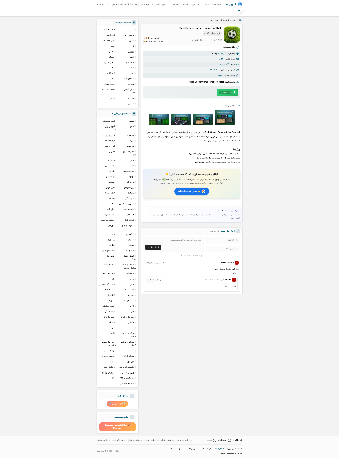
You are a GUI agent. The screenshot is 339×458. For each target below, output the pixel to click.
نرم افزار (196, 4)
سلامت (112, 245)
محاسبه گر (110, 311)
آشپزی (131, 30)
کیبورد (112, 300)
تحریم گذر (129, 198)
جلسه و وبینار (128, 209)
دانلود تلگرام (167, 440)
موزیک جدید (117, 440)
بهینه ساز (110, 176)
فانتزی (131, 68)
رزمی (132, 57)
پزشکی (111, 182)
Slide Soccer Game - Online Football (200, 28)
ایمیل (132, 160)
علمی (132, 284)
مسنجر (186, 4)
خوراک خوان (129, 220)
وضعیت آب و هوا (126, 367)
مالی (132, 311)
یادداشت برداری (127, 383)
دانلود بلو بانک (183, 440)
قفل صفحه (110, 290)
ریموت (131, 245)
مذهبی (131, 322)
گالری (132, 306)
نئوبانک (111, 333)
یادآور (112, 378)
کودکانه (111, 73)
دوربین (111, 225)
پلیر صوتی (110, 187)
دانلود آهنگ (102, 440)
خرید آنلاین (110, 214)
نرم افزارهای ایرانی (140, 4)
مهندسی (111, 328)
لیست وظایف (109, 306)
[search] (239, 11)
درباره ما (100, 4)
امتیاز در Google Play (154, 41)
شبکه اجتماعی (108, 250)
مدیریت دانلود (127, 317)
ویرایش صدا (109, 367)
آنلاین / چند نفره (216, 20)
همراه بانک (175, 4)
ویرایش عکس (127, 372)
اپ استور (130, 146)
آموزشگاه (124, 4)
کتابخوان (111, 295)
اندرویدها (231, 4)
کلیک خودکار (128, 300)
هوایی (131, 98)
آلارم (132, 126)
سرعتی (112, 57)
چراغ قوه (111, 209)
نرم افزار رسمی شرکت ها (109, 343)
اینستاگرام (222, 440)
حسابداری (130, 214)
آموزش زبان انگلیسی (110, 128)
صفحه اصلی (215, 4)
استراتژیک (110, 35)
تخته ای (111, 46)
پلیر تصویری (128, 187)
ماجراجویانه (129, 78)
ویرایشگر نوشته (127, 378)
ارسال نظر (154, 247)
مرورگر (112, 322)
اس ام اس (110, 146)
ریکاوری (111, 239)
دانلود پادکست (108, 220)
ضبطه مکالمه (109, 273)
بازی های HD (109, 40)
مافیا (112, 78)
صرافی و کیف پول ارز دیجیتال (129, 266)
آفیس (131, 121)
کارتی (132, 73)
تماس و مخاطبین (126, 204)
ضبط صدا (130, 273)
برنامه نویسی (128, 171)
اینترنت (111, 160)
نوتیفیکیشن (109, 351)
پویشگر (130, 193)
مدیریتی (130, 84)
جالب (112, 204)
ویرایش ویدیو (108, 372)
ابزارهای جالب (109, 140)
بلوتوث (131, 176)
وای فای (130, 361)
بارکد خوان (110, 166)
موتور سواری (109, 84)
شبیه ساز (130, 62)
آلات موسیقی (109, 121)
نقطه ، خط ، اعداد (107, 89)
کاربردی (131, 295)
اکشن (131, 40)
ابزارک (131, 140)
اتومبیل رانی (128, 35)
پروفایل (130, 182)
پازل (132, 46)
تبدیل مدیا (110, 193)
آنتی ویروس (109, 135)
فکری (112, 68)
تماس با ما (112, 4)
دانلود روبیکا (151, 440)
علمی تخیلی (109, 62)
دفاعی (112, 51)
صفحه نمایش (108, 265)
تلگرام (236, 440)
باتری (132, 166)
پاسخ (148, 262)
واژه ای (111, 98)
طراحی (131, 279)
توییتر (209, 440)
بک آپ (112, 171)
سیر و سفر (129, 250)
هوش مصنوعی (159, 4)
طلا (113, 279)
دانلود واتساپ (134, 440)
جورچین (131, 51)
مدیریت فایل (109, 317)
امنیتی (112, 151)
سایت (225, 448)
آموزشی (130, 135)
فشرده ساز (129, 290)
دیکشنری (130, 234)
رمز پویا (131, 239)
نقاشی (131, 351)
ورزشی (195, 39)
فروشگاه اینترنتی (107, 284)
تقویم (112, 198)
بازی (205, 4)
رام (113, 234)
